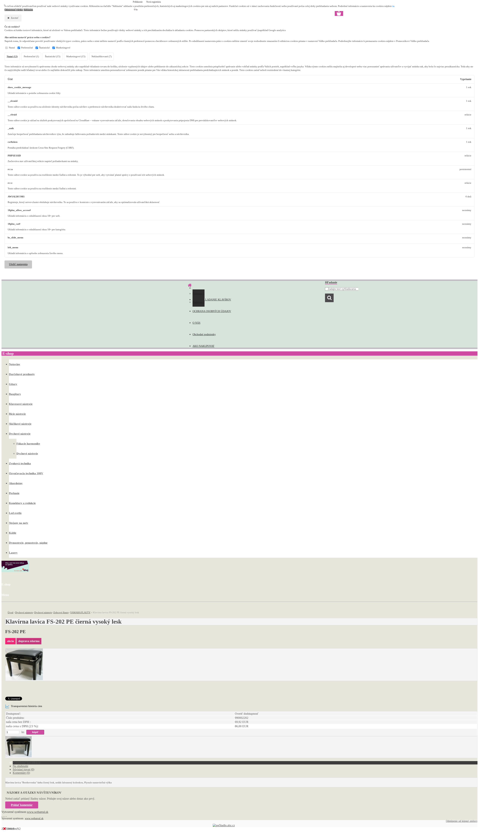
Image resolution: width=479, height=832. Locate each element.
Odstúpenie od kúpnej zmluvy (462, 821)
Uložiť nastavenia (18, 264)
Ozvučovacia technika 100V (26, 473)
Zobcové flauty (61, 612)
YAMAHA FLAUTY (80, 612)
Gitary (13, 384)
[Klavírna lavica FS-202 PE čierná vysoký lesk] (24, 679)
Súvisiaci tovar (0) (23, 769)
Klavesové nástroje (21, 403)
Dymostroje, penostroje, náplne (28, 542)
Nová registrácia (153, 2)
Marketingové (63, 47)
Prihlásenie (138, 2)
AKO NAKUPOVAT (203, 346)
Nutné (12, 47)
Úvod (10, 612)
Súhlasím (28, 9)
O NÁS (196, 322)
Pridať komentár (22, 805)
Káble (12, 532)
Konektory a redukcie (22, 503)
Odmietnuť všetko (13, 9)
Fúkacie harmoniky (28, 443)
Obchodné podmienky (204, 334)
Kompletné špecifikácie (26, 762)
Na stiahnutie (20, 766)
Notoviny (14, 364)
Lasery (13, 552)
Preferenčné (27, 47)
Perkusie (14, 493)
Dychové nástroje (19, 433)
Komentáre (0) (21, 772)
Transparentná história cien (26, 706)
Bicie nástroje (17, 413)
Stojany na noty (18, 522)
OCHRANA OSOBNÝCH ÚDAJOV (212, 311)
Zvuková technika (20, 463)
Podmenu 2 (199, 302)
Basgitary (15, 394)
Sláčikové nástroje (20, 423)
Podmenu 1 (199, 293)
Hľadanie (331, 282)
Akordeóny (16, 483)
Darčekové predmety (22, 374)
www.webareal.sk (37, 811)
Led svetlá (15, 513)
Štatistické (44, 47)
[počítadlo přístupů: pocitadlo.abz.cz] (224, 825)
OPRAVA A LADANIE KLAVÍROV (212, 299)
